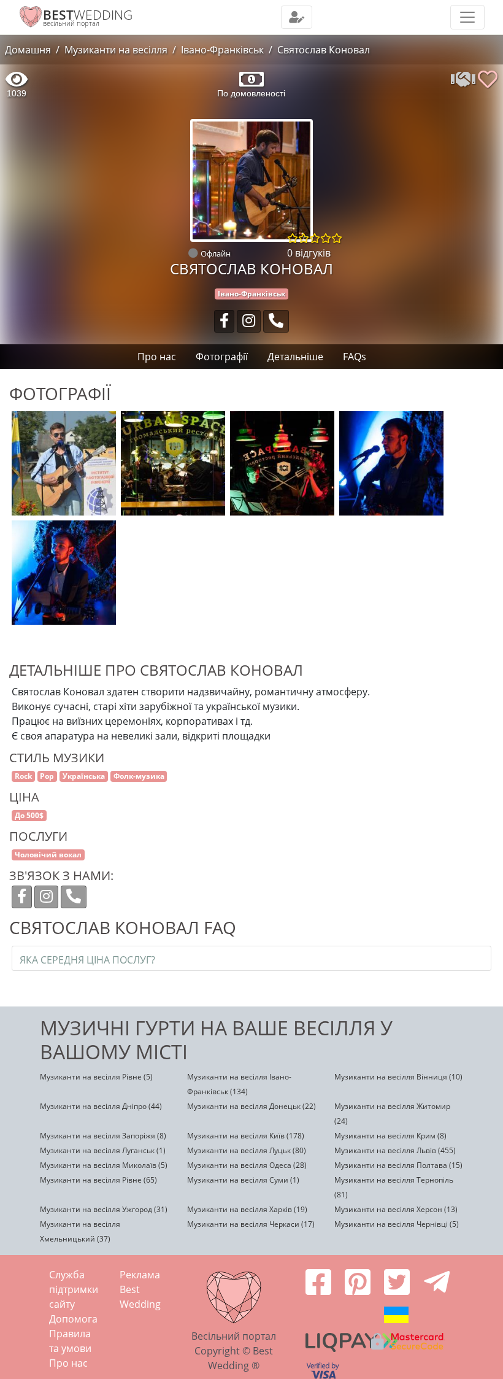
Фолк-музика (138, 776)
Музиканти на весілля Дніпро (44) (101, 1106)
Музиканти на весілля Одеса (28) (247, 1165)
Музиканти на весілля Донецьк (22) (251, 1106)
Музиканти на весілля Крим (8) (390, 1135)
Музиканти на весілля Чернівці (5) (396, 1224)
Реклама (140, 1274)
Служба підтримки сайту (73, 1289)
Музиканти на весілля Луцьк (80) (246, 1150)
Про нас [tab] (156, 356)
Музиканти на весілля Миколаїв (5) (103, 1165)
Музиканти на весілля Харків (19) (247, 1209)
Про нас (68, 1363)
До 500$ (29, 815)
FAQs (354, 356)
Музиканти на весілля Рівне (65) (98, 1180)
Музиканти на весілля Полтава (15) (398, 1165)
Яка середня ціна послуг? (87, 960)
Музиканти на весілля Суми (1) (243, 1180)
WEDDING (87, 14)
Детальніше (295, 356)
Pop (47, 776)
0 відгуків (309, 253)
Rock (23, 776)
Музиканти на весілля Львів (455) (395, 1150)
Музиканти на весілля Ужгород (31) (103, 1209)
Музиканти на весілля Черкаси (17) (251, 1224)
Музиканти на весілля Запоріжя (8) (103, 1135)
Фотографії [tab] (222, 356)
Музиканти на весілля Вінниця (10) (398, 1077)
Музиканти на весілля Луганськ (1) (103, 1150)
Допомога (73, 1319)
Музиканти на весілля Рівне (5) (96, 1077)
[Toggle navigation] (296, 17)
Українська (84, 776)
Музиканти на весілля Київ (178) (245, 1135)
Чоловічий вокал (48, 854)
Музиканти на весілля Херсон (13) (396, 1209)
